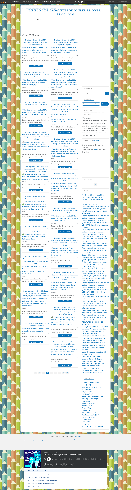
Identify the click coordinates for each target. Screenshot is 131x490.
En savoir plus (36, 65)
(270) (86, 408)
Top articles (47, 440)
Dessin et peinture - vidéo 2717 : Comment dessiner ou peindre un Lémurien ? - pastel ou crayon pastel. (36, 104)
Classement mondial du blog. (92, 197)
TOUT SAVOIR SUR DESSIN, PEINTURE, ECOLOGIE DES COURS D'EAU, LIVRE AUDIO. (93, 368)
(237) (89, 413)
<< (35, 372)
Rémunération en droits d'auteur (81, 440)
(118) (86, 422)
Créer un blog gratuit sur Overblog (34, 440)
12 (51, 372)
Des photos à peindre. (90, 204)
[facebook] (76, 2)
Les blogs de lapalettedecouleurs (94, 336)
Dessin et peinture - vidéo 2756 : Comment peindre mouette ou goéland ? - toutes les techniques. (35, 42)
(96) (86, 424)
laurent (95, 150)
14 (59, 372)
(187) (87, 419)
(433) (92, 396)
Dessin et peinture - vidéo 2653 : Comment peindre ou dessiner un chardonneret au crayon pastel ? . (36, 199)
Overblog (77, 436)
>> (67, 372)
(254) (86, 410)
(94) (93, 426)
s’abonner (49, 464)
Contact (37, 19)
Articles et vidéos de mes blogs (93, 195)
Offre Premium (94, 440)
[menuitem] (27, 19)
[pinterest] (82, 2)
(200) (89, 417)
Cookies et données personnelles (108, 440)
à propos (70, 464)
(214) (90, 415)
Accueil (28, 19)
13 (55, 372)
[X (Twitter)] (79, 2)
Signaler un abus (62, 440)
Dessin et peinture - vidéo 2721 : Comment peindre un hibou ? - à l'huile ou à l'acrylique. (36, 74)
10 (43, 372)
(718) (87, 392)
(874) (87, 389)
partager (60, 464)
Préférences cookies (123, 440)
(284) (86, 401)
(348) (91, 399)
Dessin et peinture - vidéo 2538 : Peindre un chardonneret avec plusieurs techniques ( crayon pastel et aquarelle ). (36, 293)
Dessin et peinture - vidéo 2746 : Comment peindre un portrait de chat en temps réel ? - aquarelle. (65, 42)
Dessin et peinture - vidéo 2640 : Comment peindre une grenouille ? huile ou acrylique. (36, 229)
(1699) (86, 385)
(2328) (91, 382)
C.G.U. (69, 440)
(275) (90, 403)
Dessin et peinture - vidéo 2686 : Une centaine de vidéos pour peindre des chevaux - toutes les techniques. (36, 169)
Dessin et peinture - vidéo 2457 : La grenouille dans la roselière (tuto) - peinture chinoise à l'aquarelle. (65, 344)
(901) (91, 387)
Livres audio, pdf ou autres (91, 357)
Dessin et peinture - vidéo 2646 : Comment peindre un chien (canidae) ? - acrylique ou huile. (65, 210)
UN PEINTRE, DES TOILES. (92, 373)
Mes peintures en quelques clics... (94, 363)
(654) (87, 394)
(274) (87, 406)
